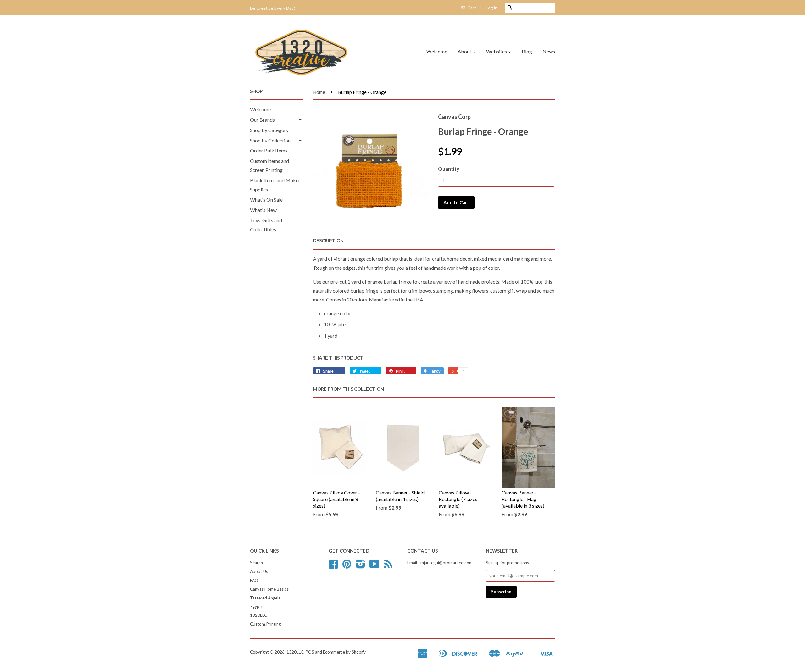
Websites (497, 51)
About (465, 51)
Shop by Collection (270, 140)
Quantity (448, 169)
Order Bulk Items (268, 150)
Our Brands (262, 120)
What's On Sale (266, 199)
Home (319, 92)
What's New (263, 210)
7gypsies (258, 606)
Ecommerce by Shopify (344, 651)
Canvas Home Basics (269, 589)
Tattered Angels (265, 597)
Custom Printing (265, 624)
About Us (259, 571)
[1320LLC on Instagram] (360, 566)
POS (309, 651)
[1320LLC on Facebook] (333, 566)
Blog (527, 51)
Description (328, 240)
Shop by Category (269, 130)
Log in (491, 7)
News (548, 51)
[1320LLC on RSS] (388, 566)
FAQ (254, 580)
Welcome (436, 51)
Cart (471, 7)
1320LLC (258, 615)
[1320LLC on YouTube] (374, 566)
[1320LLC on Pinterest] (347, 566)
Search (256, 562)
